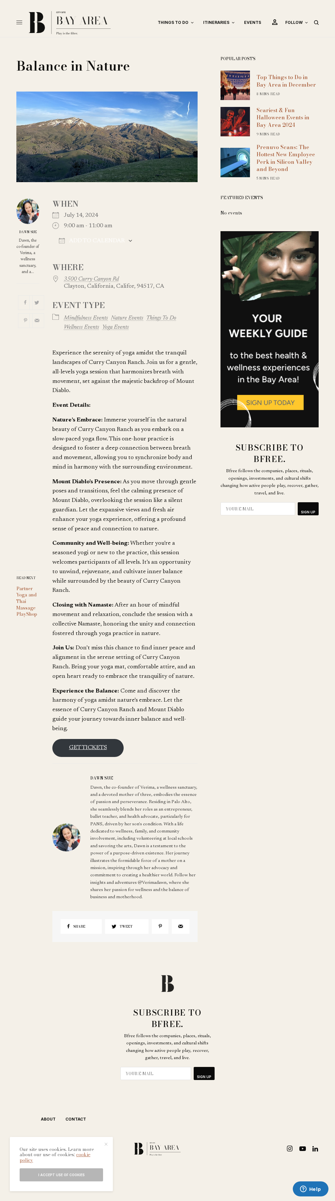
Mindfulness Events (86, 318)
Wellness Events (81, 327)
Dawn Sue (28, 232)
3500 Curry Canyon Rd (91, 279)
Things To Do (161, 318)
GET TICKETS (88, 748)
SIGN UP (308, 512)
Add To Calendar (96, 241)
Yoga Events (115, 327)
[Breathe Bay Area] (87, 22)
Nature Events (127, 318)
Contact (75, 1119)
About (48, 1119)
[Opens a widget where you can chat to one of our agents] (310, 1189)
